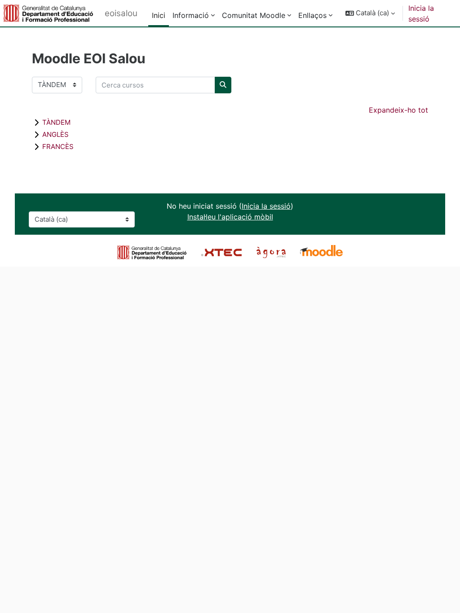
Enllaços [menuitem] (312, 15)
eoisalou (121, 13)
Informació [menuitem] (190, 15)
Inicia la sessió (421, 13)
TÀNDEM (56, 122)
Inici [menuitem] (158, 15)
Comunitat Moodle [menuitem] (253, 15)
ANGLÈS (55, 134)
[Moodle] (321, 251)
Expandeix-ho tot (398, 109)
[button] (370, 13)
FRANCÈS (58, 146)
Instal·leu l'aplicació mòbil (230, 216)
